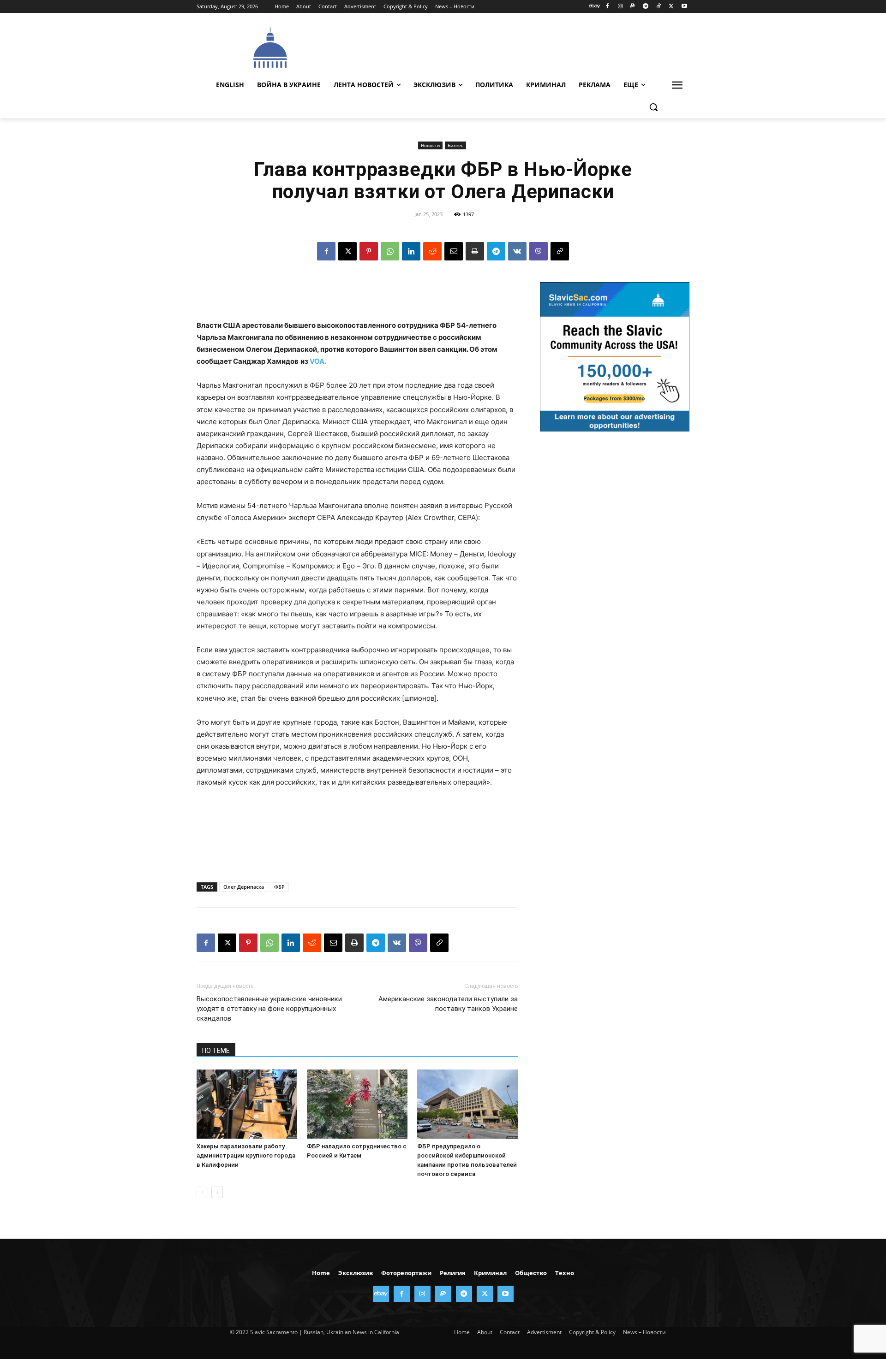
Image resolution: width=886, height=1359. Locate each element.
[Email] (453, 251)
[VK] (517, 251)
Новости (430, 145)
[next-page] (217, 1192)
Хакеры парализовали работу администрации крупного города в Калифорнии (246, 1155)
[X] (671, 6)
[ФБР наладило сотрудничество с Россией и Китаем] (357, 1104)
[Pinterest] (368, 251)
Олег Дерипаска (243, 886)
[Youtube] (684, 6)
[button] (653, 107)
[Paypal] (633, 6)
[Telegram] (646, 6)
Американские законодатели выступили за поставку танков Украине (448, 1004)
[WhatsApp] (390, 251)
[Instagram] (620, 6)
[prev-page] (202, 1192)
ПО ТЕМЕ (216, 1050)
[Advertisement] (512, 46)
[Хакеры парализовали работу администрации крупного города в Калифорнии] (247, 1104)
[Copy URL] (560, 251)
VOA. (318, 361)
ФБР (279, 886)
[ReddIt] (432, 251)
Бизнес (455, 145)
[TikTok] (658, 6)
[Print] (475, 251)
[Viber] (538, 251)
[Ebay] (594, 6)
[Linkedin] (411, 251)
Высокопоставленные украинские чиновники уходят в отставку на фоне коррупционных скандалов (269, 1008)
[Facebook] (607, 6)
